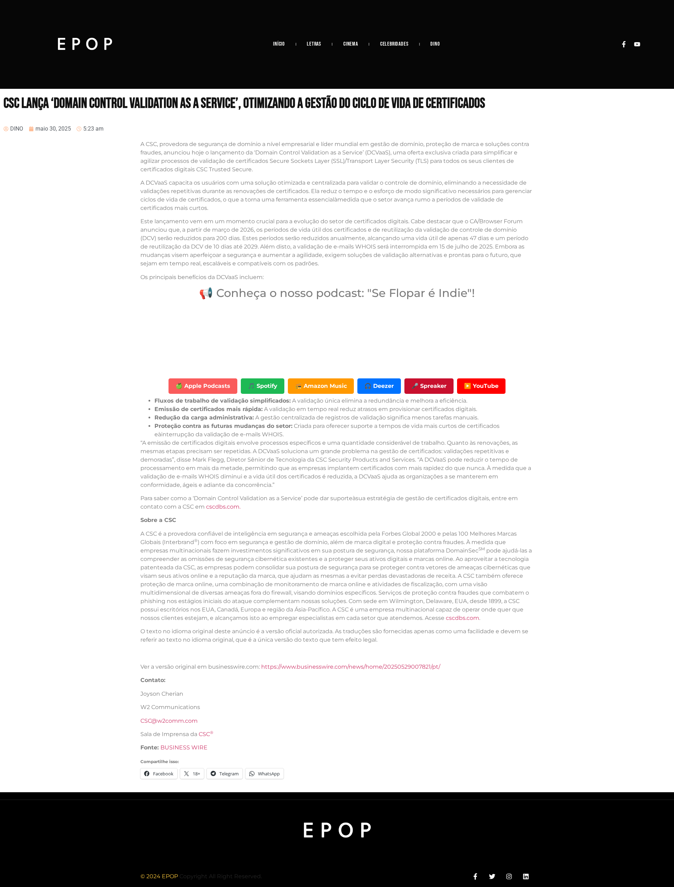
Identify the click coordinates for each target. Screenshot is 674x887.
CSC (206, 734)
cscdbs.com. (223, 506)
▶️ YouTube (481, 386)
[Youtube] (637, 44)
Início (279, 44)
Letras (314, 44)
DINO (435, 44)
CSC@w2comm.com (169, 720)
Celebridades (394, 44)
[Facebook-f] (624, 44)
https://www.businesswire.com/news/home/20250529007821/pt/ (350, 666)
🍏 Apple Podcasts (203, 386)
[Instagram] (509, 876)
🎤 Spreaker (429, 386)
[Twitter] (492, 876)
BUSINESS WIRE (183, 747)
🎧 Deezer (379, 386)
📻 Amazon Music (321, 386)
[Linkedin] (526, 876)
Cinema (350, 44)
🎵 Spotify (262, 386)
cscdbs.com (462, 618)
